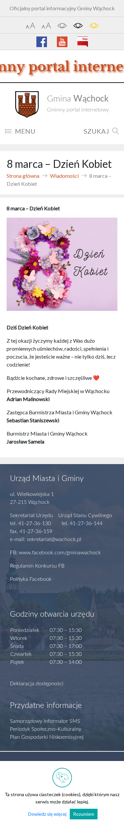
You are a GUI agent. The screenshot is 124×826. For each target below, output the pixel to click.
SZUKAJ (96, 131)
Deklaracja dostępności (36, 683)
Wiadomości (64, 175)
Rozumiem (83, 814)
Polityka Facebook (31, 579)
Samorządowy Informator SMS (45, 721)
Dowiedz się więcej (47, 814)
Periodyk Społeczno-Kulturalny (45, 729)
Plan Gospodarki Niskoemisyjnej (47, 737)
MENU (25, 131)
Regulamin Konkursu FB (37, 566)
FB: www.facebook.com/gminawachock (55, 552)
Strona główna (23, 175)
